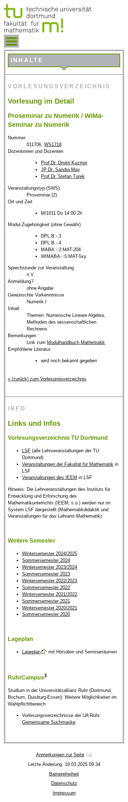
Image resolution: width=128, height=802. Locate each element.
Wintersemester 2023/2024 (49, 567)
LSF (26, 450)
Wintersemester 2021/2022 (49, 594)
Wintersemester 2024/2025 (49, 553)
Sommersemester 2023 (46, 574)
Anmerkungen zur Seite (60, 754)
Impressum (64, 793)
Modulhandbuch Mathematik (76, 342)
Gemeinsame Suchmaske (48, 722)
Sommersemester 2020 (46, 614)
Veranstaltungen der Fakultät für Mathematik (67, 464)
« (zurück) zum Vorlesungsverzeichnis (47, 379)
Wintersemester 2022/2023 (49, 580)
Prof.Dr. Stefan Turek (63, 176)
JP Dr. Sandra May (60, 169)
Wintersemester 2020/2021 (49, 608)
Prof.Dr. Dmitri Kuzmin (64, 162)
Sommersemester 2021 (46, 601)
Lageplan (31, 651)
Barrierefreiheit (64, 774)
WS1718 (53, 144)
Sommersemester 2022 (46, 587)
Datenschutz (64, 783)
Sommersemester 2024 (46, 560)
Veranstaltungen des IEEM (49, 477)
